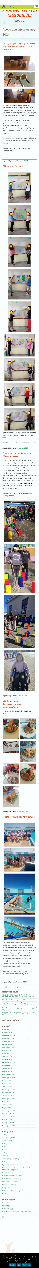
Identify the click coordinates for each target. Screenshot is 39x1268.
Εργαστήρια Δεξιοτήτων (10, 1182)
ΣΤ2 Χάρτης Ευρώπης (12, 166)
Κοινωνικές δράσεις (9, 1185)
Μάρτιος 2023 (7, 1108)
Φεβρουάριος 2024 (8, 1090)
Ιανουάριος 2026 (8, 1038)
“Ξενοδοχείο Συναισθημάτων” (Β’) (13, 1000)
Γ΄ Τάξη (4, 1147)
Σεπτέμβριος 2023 (8, 1099)
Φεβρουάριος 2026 (8, 1035)
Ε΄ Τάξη (4, 1162)
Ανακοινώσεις (7, 1141)
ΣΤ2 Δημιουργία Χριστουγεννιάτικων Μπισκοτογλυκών (12, 704)
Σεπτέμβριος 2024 (8, 1078)
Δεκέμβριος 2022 (8, 1117)
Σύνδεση (11, 7)
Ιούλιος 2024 (6, 1081)
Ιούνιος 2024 (6, 1084)
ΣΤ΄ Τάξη (5, 1194)
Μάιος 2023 (6, 1102)
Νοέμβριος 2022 (7, 1120)
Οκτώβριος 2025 (8, 1047)
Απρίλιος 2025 (7, 1056)
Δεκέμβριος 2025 (8, 1041)
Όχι (19, 1265)
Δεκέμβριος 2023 (8, 1096)
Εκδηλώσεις (6, 1173)
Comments (7, 1209)
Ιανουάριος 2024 (8, 1093)
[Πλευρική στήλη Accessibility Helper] (36, 5)
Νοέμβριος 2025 (7, 1044)
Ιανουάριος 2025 (8, 1065)
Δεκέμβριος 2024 (8, 1068)
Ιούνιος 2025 (6, 1050)
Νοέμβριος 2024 (8, 1071)
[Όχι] (37, 1261)
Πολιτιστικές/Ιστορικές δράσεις (13, 1191)
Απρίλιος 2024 (7, 1087)
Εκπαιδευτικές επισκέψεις (11, 1179)
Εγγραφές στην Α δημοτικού (12, 1165)
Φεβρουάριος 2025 (8, 1062)
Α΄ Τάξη (5, 1135)
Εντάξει (12, 1265)
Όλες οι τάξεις (7, 1188)
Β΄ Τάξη (5, 1144)
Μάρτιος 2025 (7, 1059)
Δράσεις (5, 1156)
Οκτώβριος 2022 (8, 1123)
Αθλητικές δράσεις (8, 1138)
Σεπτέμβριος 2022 (8, 1126)
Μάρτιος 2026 (7, 1032)
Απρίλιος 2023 (7, 1105)
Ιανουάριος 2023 (8, 1114)
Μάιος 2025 (6, 1053)
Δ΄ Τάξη (5, 1153)
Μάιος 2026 (6, 1029)
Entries (6, 1206)
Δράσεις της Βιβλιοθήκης (10, 1159)
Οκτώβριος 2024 (8, 1075)
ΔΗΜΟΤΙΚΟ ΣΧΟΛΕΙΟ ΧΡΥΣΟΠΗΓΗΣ (19, 13)
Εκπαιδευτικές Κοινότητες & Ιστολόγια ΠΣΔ (17, 1212)
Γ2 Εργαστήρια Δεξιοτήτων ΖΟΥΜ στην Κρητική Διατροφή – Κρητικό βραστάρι (18, 46)
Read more (26, 1265)
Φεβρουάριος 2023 (8, 1111)
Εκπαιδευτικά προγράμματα (12, 1176)
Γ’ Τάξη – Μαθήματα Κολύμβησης (18, 817)
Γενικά (4, 1150)
